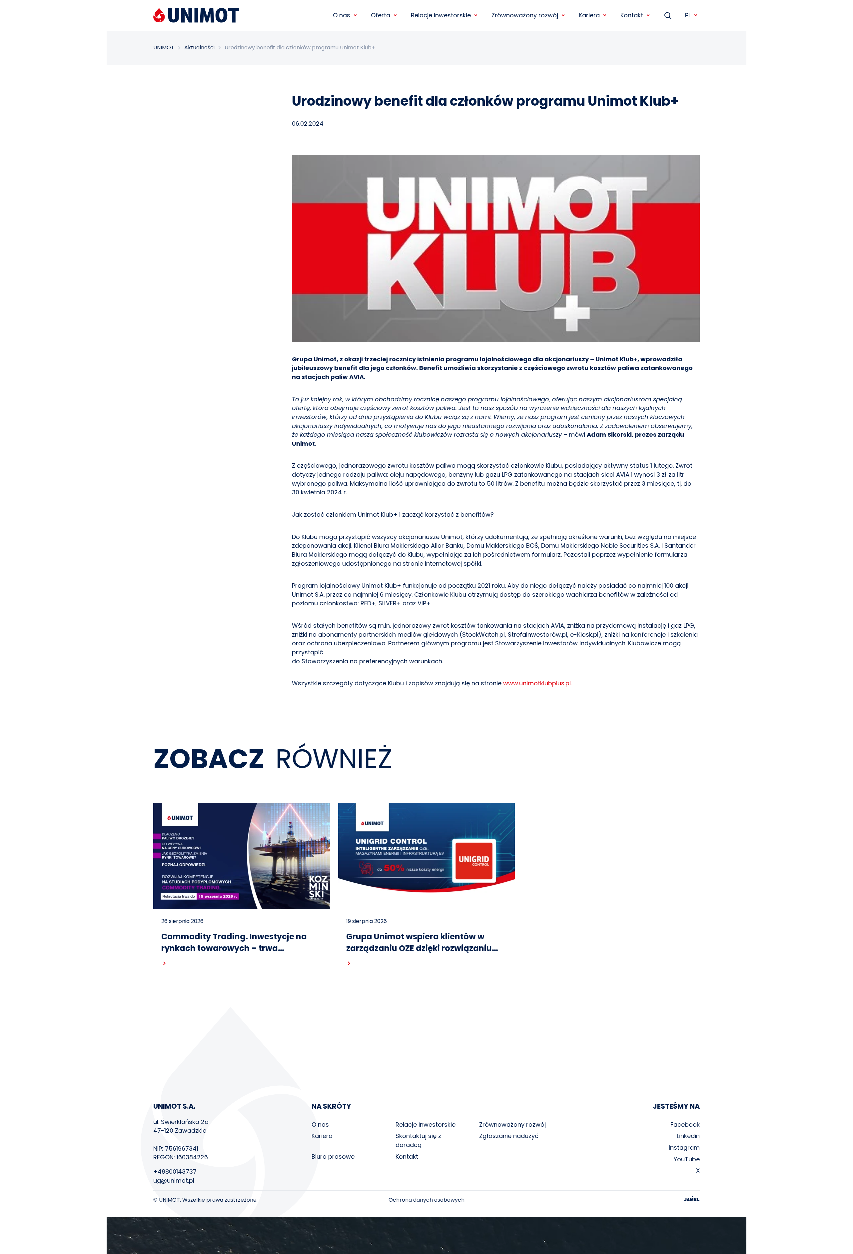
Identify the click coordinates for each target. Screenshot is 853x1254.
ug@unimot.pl (173, 1180)
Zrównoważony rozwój (512, 1124)
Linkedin (688, 1136)
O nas (320, 1124)
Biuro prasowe (333, 1156)
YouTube (687, 1159)
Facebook (685, 1124)
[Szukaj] (668, 15)
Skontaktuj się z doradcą (418, 1140)
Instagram (684, 1147)
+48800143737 (175, 1171)
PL (688, 15)
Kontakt (407, 1156)
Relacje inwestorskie (425, 1124)
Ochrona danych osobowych (426, 1200)
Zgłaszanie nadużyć (508, 1136)
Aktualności (199, 47)
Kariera (322, 1136)
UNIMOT (163, 47)
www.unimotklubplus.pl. (537, 683)
